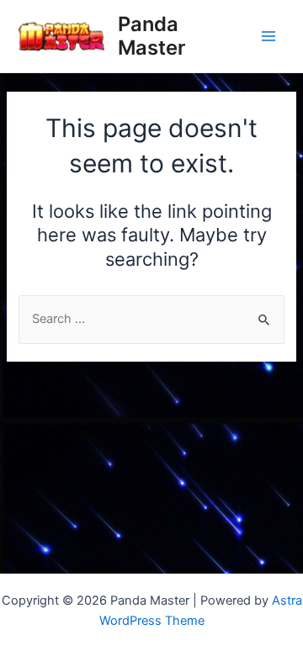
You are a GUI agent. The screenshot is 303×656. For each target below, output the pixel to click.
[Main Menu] (268, 36)
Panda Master (151, 36)
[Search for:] (151, 318)
